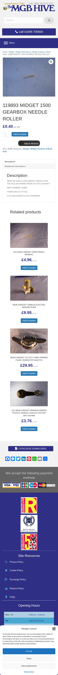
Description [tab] (10, 162)
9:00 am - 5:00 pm (37, 615)
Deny (29, 658)
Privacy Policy (29, 672)
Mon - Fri (9, 615)
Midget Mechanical (23, 52)
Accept (29, 651)
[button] (54, 628)
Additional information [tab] (15, 166)
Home (5, 52)
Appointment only (36, 621)
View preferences (29, 666)
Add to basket (19, 134)
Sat (6, 621)
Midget (11, 52)
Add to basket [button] (29, 268)
